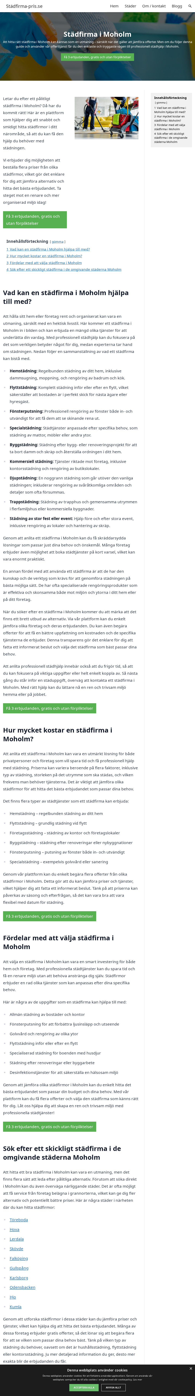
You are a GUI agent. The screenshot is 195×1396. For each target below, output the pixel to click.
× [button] (190, 1368)
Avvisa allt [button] (113, 1387)
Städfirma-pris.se (24, 6)
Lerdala (17, 1239)
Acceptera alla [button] (84, 1387)
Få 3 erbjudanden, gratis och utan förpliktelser (97, 57)
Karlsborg (19, 1277)
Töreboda (19, 1219)
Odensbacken (22, 1287)
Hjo (13, 1297)
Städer (130, 6)
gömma (57, 241)
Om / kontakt (154, 6)
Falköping (19, 1258)
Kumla (16, 1306)
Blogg (177, 6)
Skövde (16, 1248)
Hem (114, 6)
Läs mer (137, 1379)
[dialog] (97, 1380)
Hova (14, 1229)
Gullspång (19, 1268)
